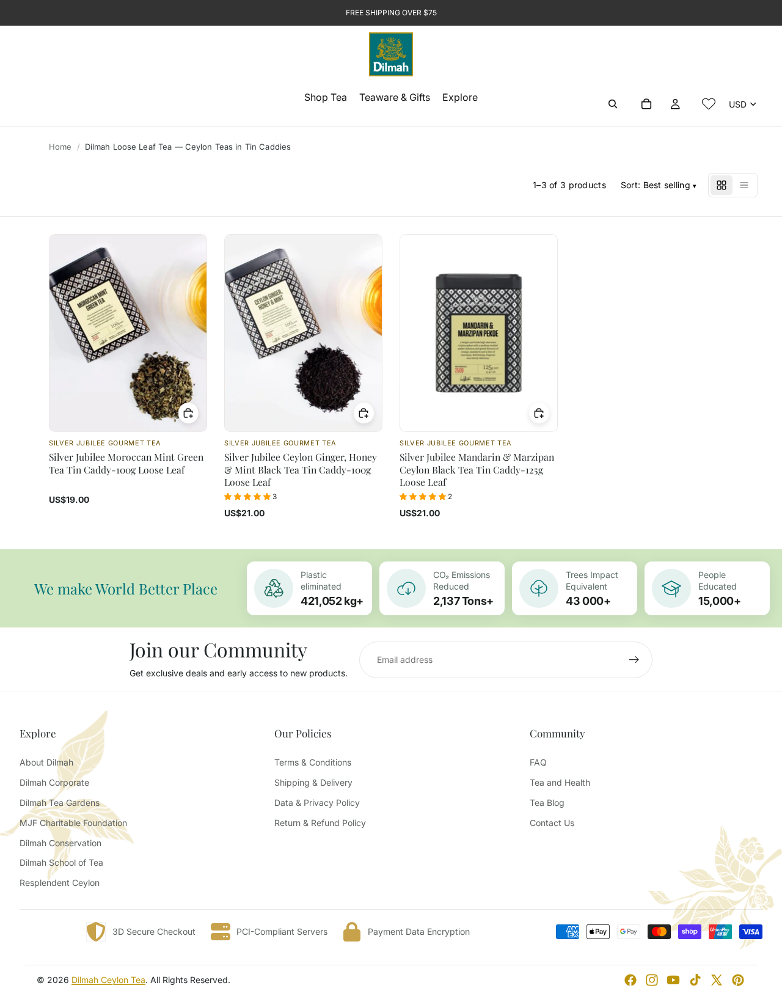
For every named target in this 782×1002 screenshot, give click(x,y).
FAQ (538, 762)
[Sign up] (634, 660)
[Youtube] (673, 980)
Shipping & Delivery (313, 782)
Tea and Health (560, 782)
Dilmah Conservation (60, 843)
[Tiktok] (695, 980)
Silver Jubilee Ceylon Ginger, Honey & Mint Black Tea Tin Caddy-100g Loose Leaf (300, 469)
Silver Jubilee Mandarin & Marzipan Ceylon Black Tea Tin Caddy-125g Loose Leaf (477, 469)
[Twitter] (716, 980)
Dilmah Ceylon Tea (108, 980)
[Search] (612, 103)
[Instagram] (652, 980)
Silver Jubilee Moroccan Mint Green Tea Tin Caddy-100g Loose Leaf (126, 462)
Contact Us (552, 822)
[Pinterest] (738, 980)
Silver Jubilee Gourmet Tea (105, 443)
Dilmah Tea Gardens (60, 802)
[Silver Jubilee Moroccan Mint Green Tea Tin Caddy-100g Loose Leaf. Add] (188, 413)
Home (60, 147)
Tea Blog (547, 802)
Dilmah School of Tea (61, 862)
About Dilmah (46, 762)
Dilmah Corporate (54, 782)
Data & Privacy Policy (317, 802)
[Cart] (646, 103)
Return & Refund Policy (320, 822)
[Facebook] (630, 980)
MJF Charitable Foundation (73, 822)
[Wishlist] (708, 103)
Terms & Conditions (312, 762)
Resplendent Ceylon (60, 882)
